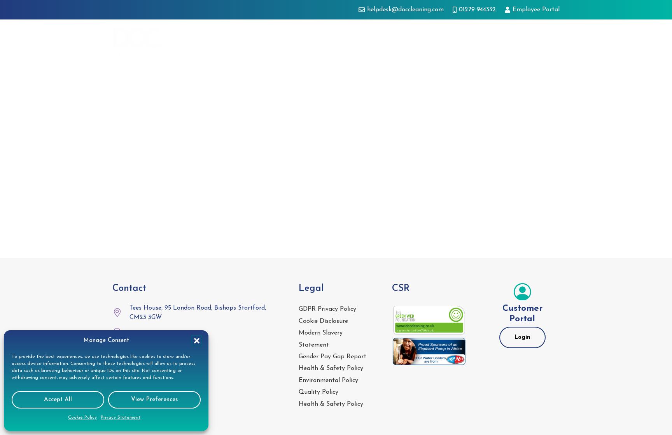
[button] (197, 341)
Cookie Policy (82, 417)
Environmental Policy (328, 380)
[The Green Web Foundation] (429, 320)
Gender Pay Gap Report (332, 357)
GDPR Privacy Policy (327, 309)
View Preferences (154, 400)
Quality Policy (318, 392)
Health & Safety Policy (331, 368)
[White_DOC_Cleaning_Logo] (137, 42)
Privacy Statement (120, 417)
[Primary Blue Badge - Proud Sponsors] (429, 351)
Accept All (58, 400)
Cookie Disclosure (323, 321)
